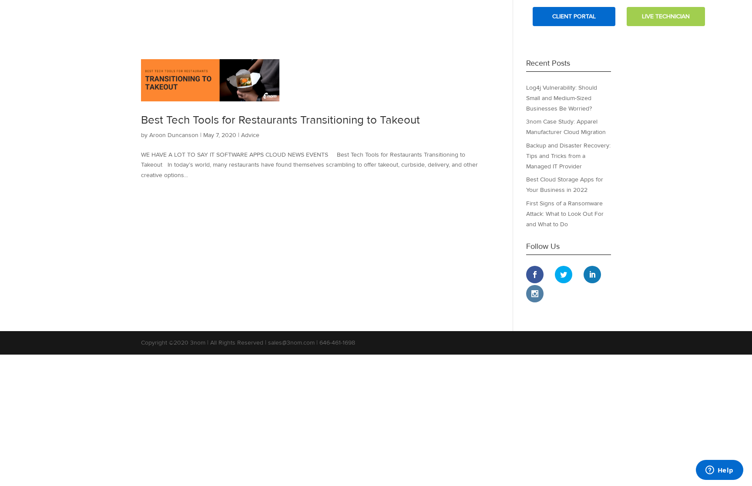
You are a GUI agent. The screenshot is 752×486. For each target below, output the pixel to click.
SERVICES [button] (397, 16)
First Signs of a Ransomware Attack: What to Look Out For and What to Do (565, 214)
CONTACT (471, 16)
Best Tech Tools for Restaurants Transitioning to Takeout (280, 120)
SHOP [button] (505, 16)
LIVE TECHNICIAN (666, 16)
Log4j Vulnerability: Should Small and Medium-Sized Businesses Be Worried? (561, 98)
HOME (323, 16)
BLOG (439, 16)
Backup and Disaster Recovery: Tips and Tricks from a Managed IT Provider (568, 156)
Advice (250, 135)
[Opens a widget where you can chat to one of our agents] (719, 471)
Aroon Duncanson (173, 135)
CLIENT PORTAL (574, 16)
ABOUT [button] (353, 16)
